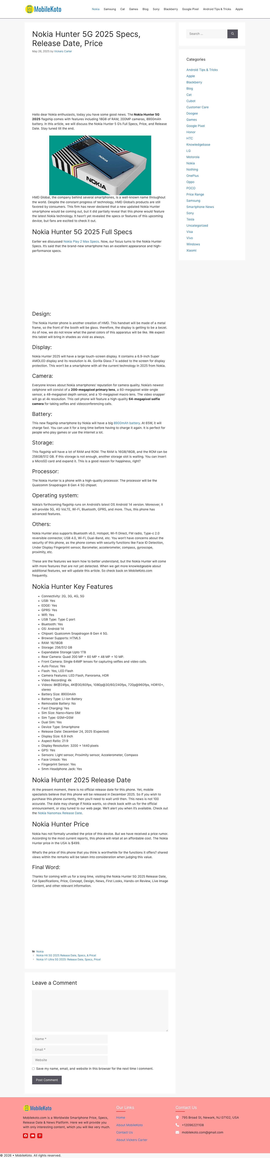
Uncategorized (197, 225)
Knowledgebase (198, 144)
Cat (122, 9)
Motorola (192, 157)
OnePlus (192, 176)
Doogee (192, 113)
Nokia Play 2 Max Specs (81, 241)
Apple (239, 9)
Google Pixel (190, 9)
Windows (193, 244)
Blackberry (171, 9)
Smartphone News (200, 207)
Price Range (195, 194)
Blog (145, 9)
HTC (189, 138)
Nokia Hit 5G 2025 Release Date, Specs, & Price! (66, 955)
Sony (156, 9)
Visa (189, 232)
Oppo (190, 182)
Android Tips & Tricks (217, 9)
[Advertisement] (100, 85)
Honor (190, 132)
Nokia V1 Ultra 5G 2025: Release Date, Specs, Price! (68, 959)
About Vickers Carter (131, 1140)
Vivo (189, 238)
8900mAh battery (127, 423)
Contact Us (124, 1132)
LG (188, 151)
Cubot (190, 101)
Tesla (190, 219)
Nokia (95, 9)
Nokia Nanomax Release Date (60, 813)
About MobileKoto (129, 1125)
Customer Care (197, 107)
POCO (190, 188)
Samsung (110, 9)
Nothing (192, 169)
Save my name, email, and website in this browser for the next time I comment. (94, 1068)
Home (120, 1117)
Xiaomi (191, 250)
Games (133, 9)
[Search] (232, 33)
